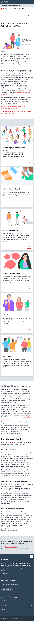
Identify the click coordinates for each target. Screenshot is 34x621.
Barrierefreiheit (16, 618)
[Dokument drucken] (28, 15)
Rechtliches (3, 618)
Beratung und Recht (11, 547)
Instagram (6, 584)
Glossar (11, 442)
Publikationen (6, 601)
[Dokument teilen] (32, 15)
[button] (31, 556)
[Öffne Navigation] (31, 9)
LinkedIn (15, 584)
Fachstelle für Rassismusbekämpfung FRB (15, 9)
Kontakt (4, 610)
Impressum (9, 618)
